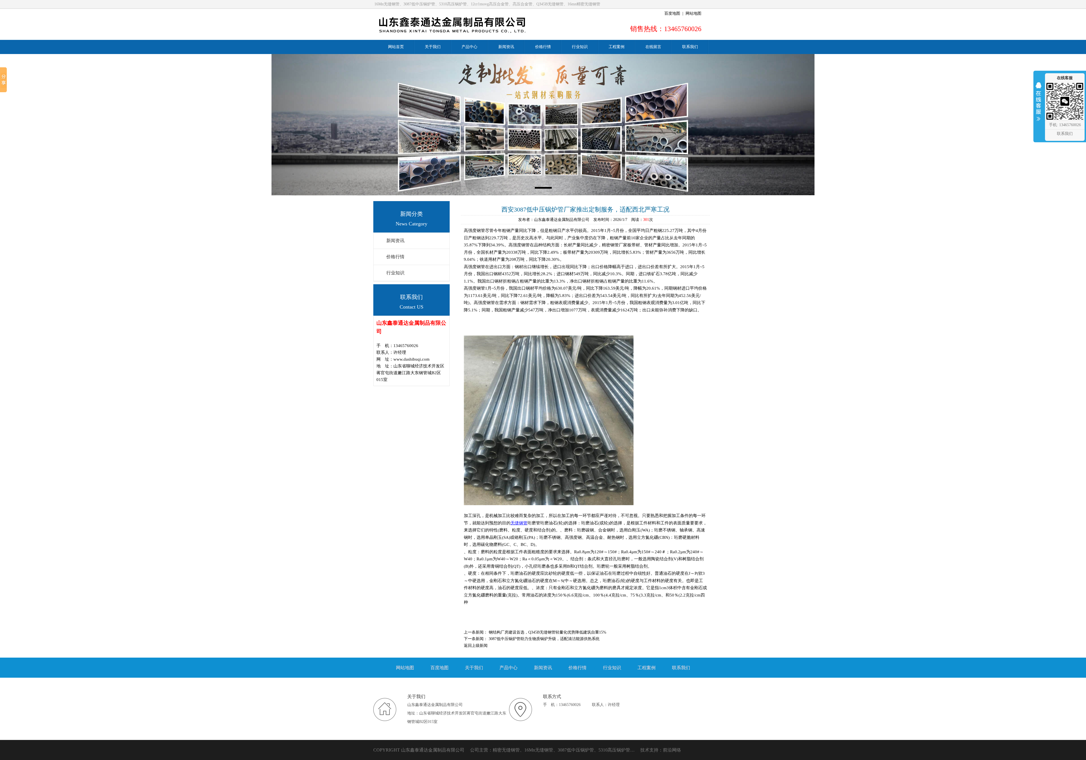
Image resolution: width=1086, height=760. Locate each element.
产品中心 (508, 667)
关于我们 (474, 667)
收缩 (1038, 105)
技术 (644, 750)
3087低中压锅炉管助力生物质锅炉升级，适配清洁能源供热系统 (544, 639)
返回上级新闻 (476, 645)
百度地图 (672, 13)
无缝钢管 (518, 523)
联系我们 (681, 667)
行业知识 (395, 272)
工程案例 (646, 667)
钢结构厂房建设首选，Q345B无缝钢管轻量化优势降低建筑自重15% (547, 632)
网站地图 (693, 13)
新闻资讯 (395, 240)
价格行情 (395, 256)
